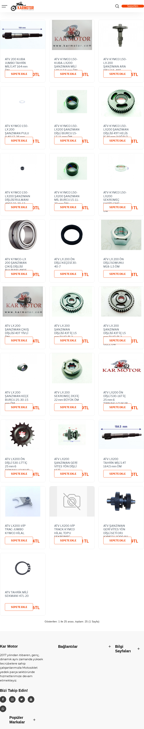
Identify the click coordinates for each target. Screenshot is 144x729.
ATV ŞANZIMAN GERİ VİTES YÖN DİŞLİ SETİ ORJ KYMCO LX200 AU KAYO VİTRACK (115, 528)
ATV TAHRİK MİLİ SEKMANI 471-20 (17, 594)
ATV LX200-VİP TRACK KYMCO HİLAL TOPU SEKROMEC (64, 528)
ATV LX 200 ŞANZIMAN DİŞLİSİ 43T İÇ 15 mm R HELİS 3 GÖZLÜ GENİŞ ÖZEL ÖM (114, 328)
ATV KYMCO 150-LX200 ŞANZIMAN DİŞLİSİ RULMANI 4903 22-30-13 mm (17, 195)
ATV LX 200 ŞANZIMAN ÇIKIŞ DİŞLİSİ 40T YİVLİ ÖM (17, 328)
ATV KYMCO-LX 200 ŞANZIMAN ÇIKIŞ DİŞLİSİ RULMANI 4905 (16, 262)
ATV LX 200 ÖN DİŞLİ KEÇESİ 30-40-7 (65, 262)
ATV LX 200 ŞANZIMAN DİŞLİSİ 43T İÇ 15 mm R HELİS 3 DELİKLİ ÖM (65, 328)
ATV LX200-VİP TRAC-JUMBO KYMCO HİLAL (15, 528)
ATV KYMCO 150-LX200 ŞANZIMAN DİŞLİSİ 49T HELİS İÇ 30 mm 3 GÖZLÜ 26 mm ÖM (116, 129)
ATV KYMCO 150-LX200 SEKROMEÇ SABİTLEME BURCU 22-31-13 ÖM (115, 195)
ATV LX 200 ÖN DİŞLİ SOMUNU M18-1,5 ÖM (113, 262)
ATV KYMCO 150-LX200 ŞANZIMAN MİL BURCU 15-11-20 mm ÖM (67, 195)
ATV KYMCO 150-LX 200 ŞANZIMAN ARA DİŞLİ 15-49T (115, 62)
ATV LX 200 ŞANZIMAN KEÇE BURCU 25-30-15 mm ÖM (17, 395)
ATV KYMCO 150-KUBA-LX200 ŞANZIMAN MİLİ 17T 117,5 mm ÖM (66, 62)
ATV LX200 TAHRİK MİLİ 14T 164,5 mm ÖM (114, 462)
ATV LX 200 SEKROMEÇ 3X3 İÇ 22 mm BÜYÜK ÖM (66, 395)
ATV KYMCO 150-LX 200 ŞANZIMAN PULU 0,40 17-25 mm (17, 129)
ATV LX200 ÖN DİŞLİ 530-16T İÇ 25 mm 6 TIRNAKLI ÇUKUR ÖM (115, 395)
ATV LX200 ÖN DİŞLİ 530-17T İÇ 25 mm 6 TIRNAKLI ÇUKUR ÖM (17, 462)
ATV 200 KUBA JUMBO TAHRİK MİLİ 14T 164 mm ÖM (16, 62)
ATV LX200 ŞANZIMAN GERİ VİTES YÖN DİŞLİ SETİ (65, 462)
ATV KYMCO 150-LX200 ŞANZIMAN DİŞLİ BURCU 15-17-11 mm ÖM (67, 129)
